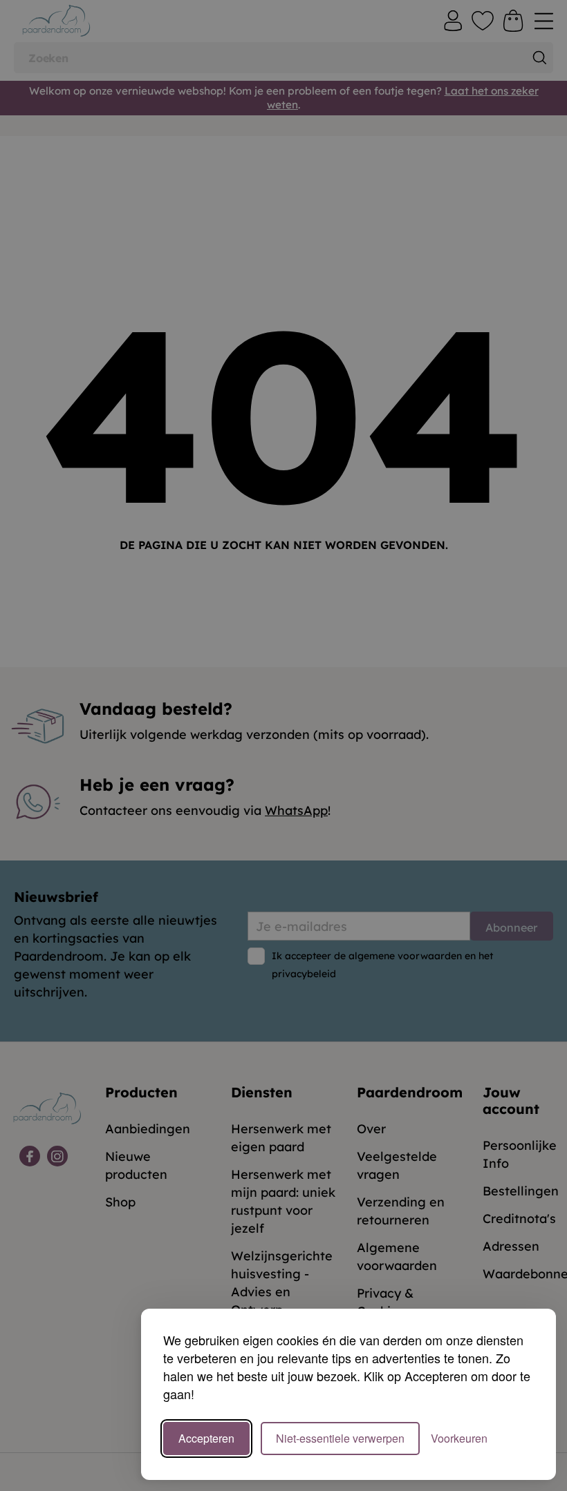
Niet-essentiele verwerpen (340, 1438)
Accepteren (206, 1438)
